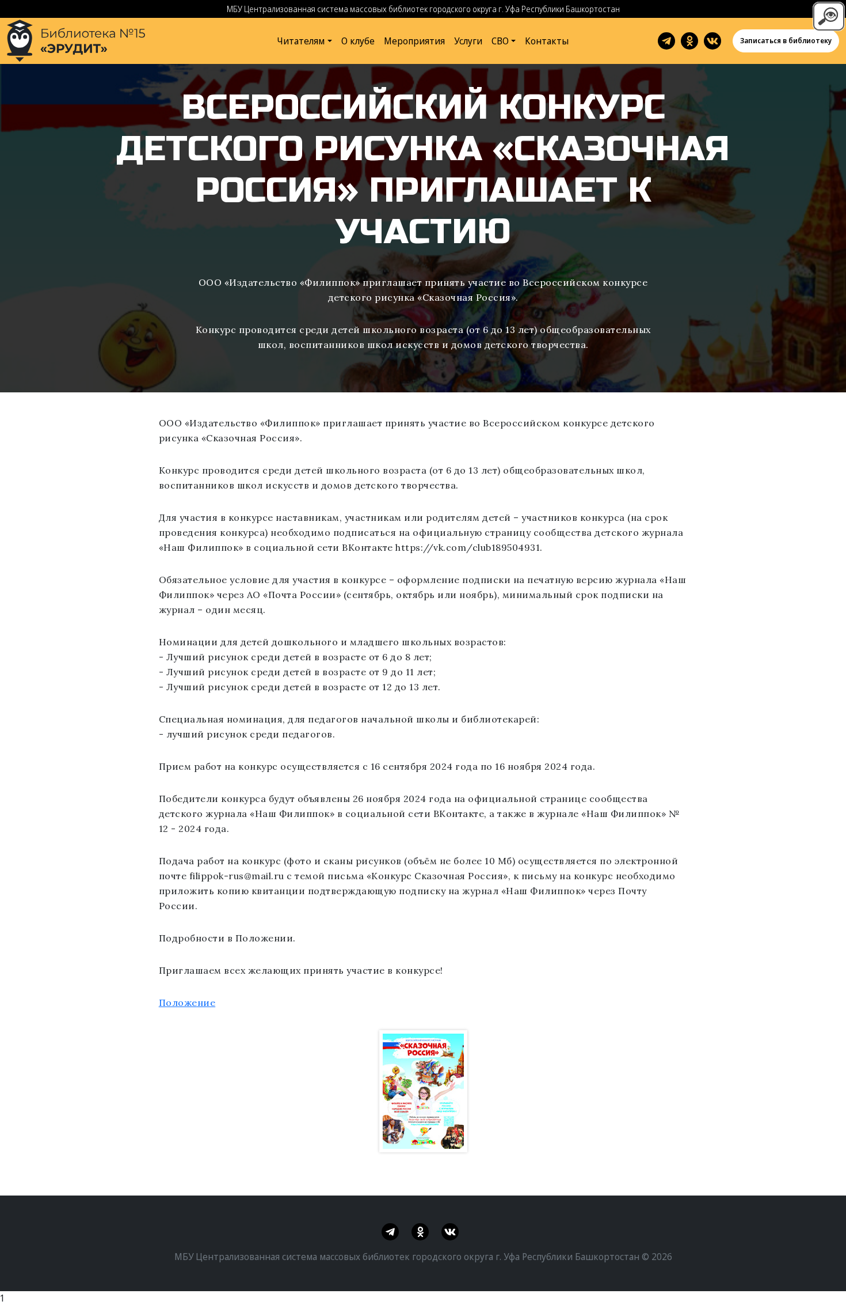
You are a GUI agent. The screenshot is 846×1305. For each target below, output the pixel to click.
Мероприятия (414, 41)
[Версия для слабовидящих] (828, 15)
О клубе (358, 41)
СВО (500, 41)
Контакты (547, 41)
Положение (187, 1002)
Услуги (468, 41)
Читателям (301, 41)
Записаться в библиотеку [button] (786, 41)
